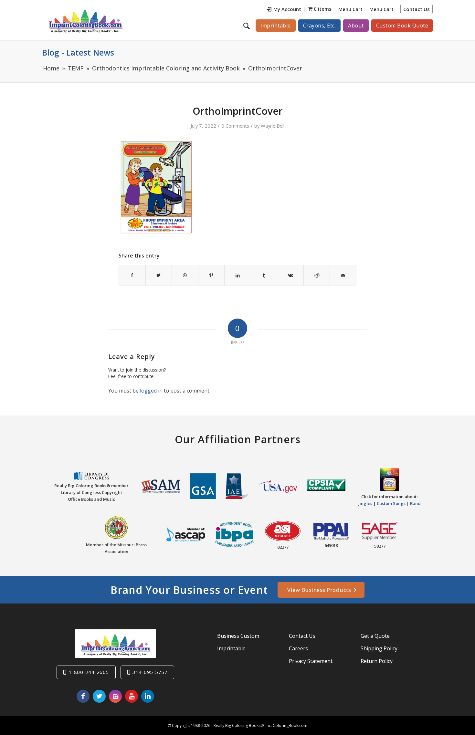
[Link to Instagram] (115, 696)
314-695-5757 (149, 672)
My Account (287, 9)
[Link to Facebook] (83, 696)
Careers (298, 648)
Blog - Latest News (78, 52)
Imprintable (231, 648)
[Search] (247, 25)
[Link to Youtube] (131, 696)
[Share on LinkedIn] (238, 275)
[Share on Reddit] (317, 275)
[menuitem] (284, 9)
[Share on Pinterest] (211, 275)
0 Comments (235, 125)
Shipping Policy (379, 648)
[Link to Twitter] (99, 696)
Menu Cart (350, 9)
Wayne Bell (272, 125)
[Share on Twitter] (159, 275)
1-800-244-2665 (89, 672)
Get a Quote (375, 635)
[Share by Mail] (343, 275)
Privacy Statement (310, 661)
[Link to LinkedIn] (147, 696)
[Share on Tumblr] (264, 275)
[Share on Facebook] (132, 275)
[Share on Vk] (290, 275)
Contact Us (416, 9)
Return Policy (377, 661)
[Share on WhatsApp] (185, 275)
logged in (151, 390)
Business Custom (238, 635)
